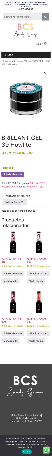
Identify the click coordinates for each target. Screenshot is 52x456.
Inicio (4, 61)
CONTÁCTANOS (26, 9)
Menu (10, 55)
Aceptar (26, 451)
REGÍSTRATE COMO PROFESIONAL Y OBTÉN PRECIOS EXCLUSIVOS (26, 5)
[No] (47, 445)
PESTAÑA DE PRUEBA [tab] (17, 196)
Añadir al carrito (13, 174)
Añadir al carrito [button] (13, 273)
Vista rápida (10, 281)
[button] (45, 73)
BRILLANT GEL (31, 61)
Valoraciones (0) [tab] (14, 202)
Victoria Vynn (15, 61)
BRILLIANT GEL (35, 186)
